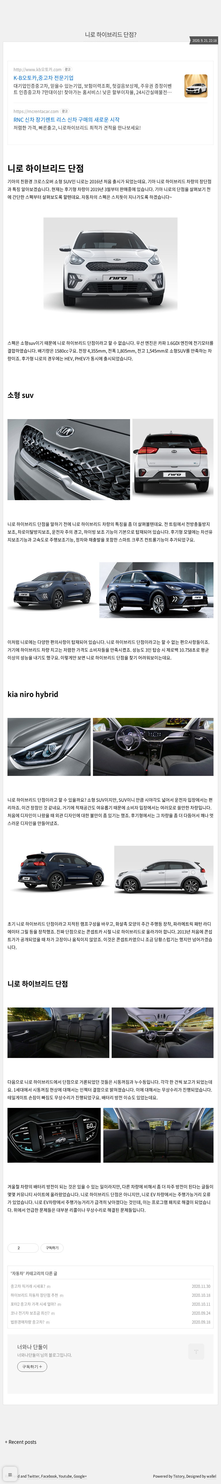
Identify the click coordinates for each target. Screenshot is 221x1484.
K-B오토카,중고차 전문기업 (44, 77)
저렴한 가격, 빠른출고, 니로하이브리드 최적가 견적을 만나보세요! (77, 127)
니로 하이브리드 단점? (110, 34)
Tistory (178, 1476)
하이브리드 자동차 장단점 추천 (34, 1295)
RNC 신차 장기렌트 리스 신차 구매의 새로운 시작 (67, 119)
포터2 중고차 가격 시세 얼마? (33, 1304)
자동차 (17, 1273)
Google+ (80, 1476)
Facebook (49, 1476)
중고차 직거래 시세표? (28, 1286)
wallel (211, 1476)
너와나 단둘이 (32, 1347)
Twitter (33, 1476)
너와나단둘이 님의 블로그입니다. (44, 1355)
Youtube (65, 1476)
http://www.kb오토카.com (38, 69)
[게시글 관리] (32, 1248)
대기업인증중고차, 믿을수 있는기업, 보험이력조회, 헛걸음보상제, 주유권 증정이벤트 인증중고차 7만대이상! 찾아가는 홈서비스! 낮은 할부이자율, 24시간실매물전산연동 (93, 88)
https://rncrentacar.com (36, 111)
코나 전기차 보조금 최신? (30, 1313)
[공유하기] (25, 1248)
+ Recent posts (20, 1441)
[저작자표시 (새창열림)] (66, 1248)
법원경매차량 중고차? (27, 1321)
